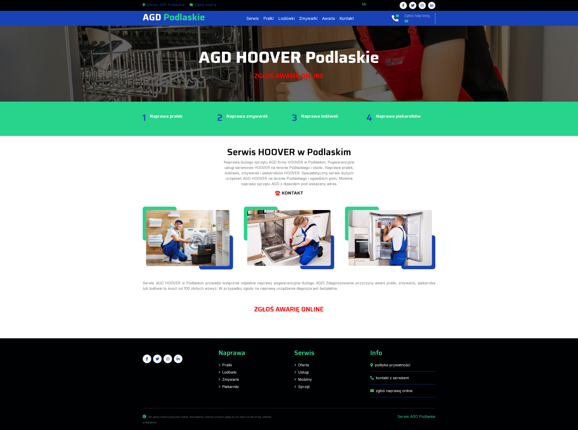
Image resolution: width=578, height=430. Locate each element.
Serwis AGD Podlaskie (166, 5)
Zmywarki (308, 18)
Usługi (303, 372)
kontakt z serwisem (392, 378)
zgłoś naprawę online (394, 390)
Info (376, 353)
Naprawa (232, 353)
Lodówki (286, 18)
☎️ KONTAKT (289, 192)
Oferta (303, 365)
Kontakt (346, 18)
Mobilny (305, 379)
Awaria (328, 18)
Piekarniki (230, 386)
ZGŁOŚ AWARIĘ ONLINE (289, 76)
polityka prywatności (392, 365)
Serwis (252, 18)
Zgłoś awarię (206, 5)
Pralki (268, 18)
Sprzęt (304, 386)
